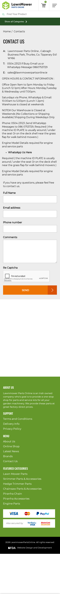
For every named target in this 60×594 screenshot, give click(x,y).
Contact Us (10, 461)
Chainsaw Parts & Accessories (22, 488)
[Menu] (54, 5)
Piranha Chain (12, 493)
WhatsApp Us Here (20, 152)
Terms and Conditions (17, 419)
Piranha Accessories (16, 498)
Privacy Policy (12, 428)
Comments (10, 237)
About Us (9, 441)
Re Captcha (10, 268)
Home (7, 31)
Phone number (12, 222)
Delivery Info (11, 424)
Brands (8, 456)
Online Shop (11, 446)
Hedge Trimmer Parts (17, 484)
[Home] (17, 5)
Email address (11, 208)
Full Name (9, 193)
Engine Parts (11, 503)
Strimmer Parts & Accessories (22, 479)
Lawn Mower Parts (15, 474)
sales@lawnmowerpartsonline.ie (27, 72)
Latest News (11, 451)
